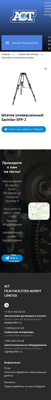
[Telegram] (6, 305)
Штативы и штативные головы (17, 57)
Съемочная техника (28, 54)
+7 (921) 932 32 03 (14, 311)
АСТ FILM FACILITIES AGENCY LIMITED (22, 291)
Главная (5, 54)
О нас (7, 368)
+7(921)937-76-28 (14, 340)
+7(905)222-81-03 (14, 328)
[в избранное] (45, 68)
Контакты (9, 382)
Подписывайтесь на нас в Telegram (24, 386)
